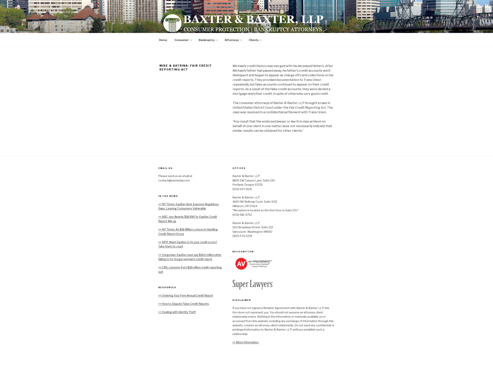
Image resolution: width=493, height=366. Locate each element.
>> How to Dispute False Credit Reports (183, 303)
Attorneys (232, 40)
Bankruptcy (207, 40)
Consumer (181, 40)
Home (163, 40)
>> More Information (245, 342)
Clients (254, 40)
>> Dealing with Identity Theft (177, 312)
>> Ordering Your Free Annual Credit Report (185, 295)
